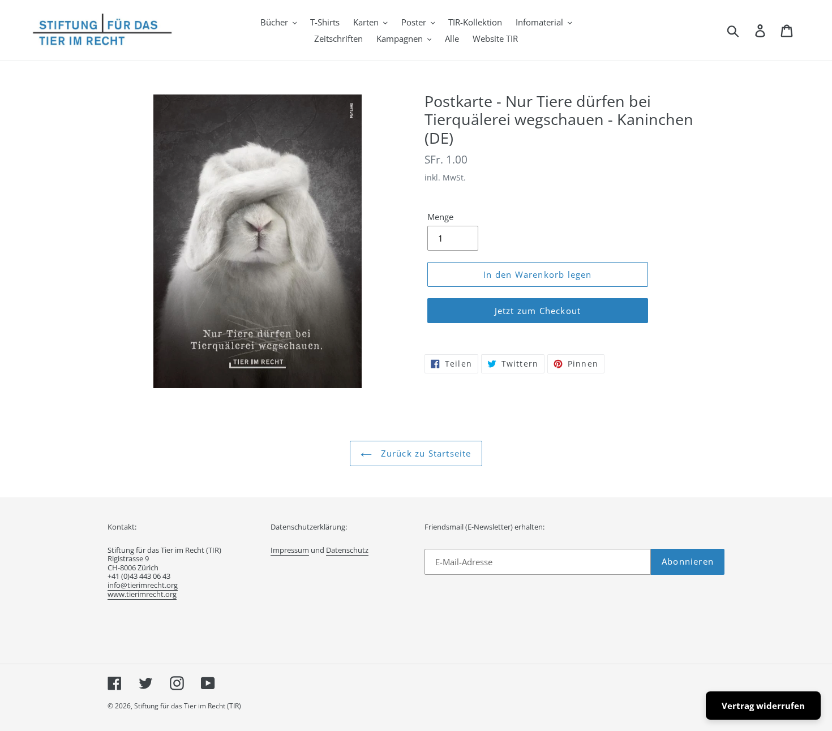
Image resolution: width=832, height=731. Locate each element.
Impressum (290, 550)
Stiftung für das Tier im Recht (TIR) (187, 706)
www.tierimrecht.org (142, 594)
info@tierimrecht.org (143, 585)
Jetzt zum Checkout (538, 310)
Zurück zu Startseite (424, 453)
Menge (440, 216)
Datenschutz (347, 550)
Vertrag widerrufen (763, 705)
